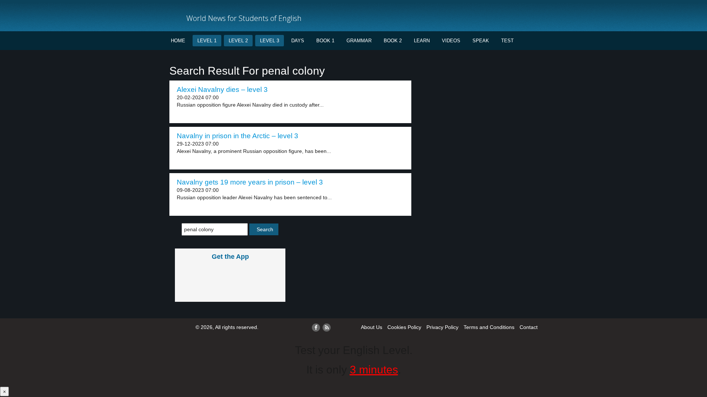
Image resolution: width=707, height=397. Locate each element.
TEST (507, 40)
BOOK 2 (393, 40)
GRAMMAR (359, 40)
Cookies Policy (404, 327)
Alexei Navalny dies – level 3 (222, 89)
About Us (371, 327)
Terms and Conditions (489, 327)
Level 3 (269, 40)
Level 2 (238, 40)
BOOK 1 (325, 40)
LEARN (422, 40)
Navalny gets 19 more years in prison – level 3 (250, 182)
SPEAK (480, 40)
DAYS (297, 40)
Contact (529, 327)
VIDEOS (451, 40)
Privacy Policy (442, 327)
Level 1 (207, 40)
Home (178, 40)
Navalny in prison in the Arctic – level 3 (237, 136)
